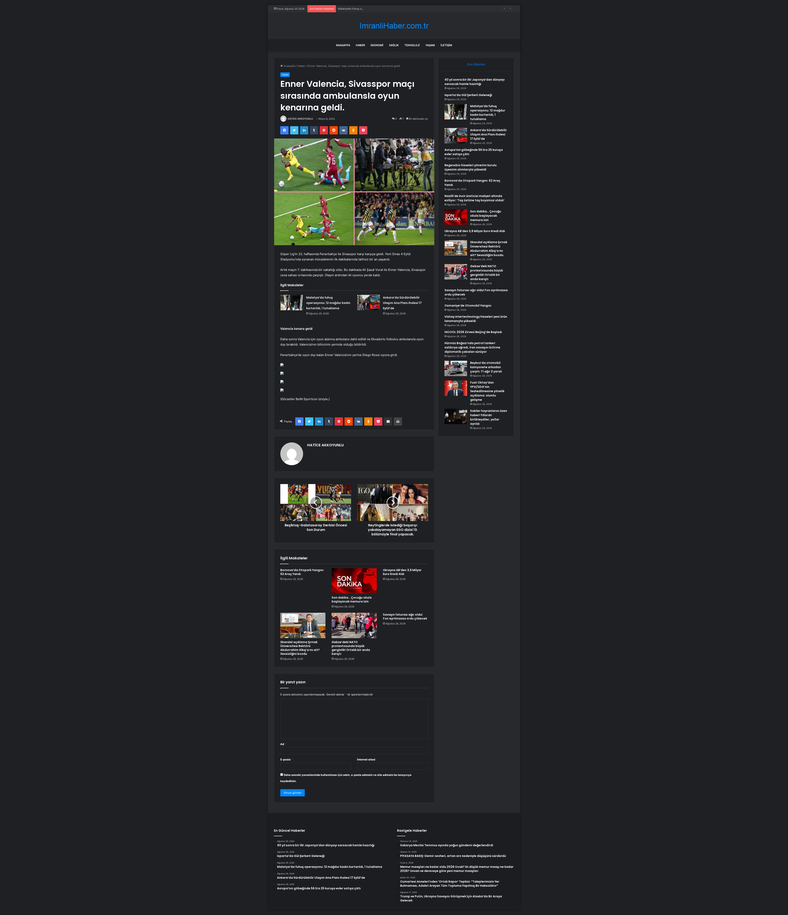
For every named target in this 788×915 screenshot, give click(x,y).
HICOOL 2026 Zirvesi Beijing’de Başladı (473, 332)
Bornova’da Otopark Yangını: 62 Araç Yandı (302, 572)
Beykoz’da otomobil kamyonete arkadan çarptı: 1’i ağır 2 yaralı (486, 367)
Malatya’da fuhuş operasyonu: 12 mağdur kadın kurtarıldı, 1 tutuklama (382, 8)
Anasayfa (343, 45)
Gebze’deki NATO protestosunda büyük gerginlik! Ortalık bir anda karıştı (351, 648)
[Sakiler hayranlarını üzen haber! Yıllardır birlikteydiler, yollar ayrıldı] (455, 416)
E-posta (286, 759)
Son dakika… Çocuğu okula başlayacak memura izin (352, 599)
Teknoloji (412, 45)
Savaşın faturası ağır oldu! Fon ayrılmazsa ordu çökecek (405, 617)
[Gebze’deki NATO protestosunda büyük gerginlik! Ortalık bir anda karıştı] (354, 625)
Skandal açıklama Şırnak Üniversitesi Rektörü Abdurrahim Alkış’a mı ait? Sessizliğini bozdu (300, 648)
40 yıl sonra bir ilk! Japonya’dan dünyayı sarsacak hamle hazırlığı (474, 82)
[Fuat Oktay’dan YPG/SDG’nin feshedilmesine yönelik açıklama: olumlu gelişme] (455, 388)
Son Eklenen (476, 64)
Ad (283, 744)
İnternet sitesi (366, 759)
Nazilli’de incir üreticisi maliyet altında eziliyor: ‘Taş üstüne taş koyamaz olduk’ (474, 198)
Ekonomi (377, 45)
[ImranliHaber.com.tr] (394, 26)
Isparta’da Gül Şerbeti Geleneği (468, 95)
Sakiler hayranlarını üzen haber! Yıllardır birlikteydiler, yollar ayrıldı (488, 417)
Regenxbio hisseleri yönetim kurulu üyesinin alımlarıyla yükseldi (470, 167)
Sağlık (394, 45)
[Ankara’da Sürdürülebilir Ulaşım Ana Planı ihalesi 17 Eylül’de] (368, 302)
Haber (360, 45)
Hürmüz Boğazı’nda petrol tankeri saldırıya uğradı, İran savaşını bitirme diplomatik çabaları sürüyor (472, 347)
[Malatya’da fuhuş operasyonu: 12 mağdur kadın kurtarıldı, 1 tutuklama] (292, 302)
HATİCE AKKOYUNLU (300, 118)
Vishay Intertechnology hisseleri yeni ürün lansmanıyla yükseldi (475, 319)
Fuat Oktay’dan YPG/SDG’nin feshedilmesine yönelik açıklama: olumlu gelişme (487, 391)
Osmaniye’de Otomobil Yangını (467, 305)
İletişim (446, 45)
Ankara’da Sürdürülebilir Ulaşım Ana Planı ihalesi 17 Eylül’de (402, 302)
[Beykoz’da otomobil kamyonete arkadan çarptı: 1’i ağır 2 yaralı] (455, 368)
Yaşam (430, 45)
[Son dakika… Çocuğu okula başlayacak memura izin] (354, 581)
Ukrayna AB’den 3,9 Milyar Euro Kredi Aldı (402, 572)
